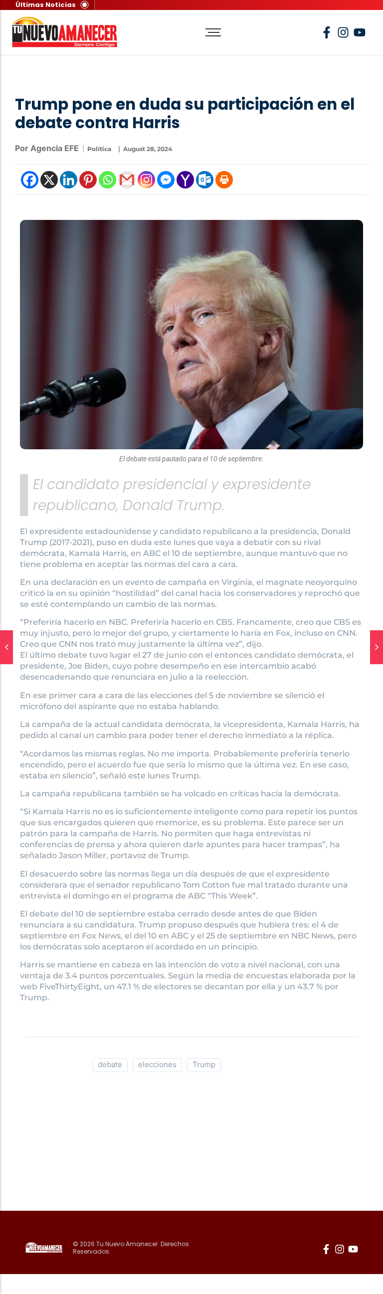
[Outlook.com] (204, 179)
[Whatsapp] (107, 179)
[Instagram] (146, 179)
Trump (203, 1064)
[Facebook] (29, 179)
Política (99, 149)
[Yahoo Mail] (185, 179)
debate (110, 1064)
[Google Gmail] (127, 179)
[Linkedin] (68, 179)
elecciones (157, 1064)
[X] (49, 179)
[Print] (224, 179)
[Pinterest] (88, 179)
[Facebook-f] (327, 32)
